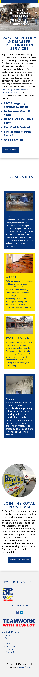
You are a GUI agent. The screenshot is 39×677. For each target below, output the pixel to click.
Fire (9, 215)
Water (11, 277)
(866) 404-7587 (19, 605)
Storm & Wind (17, 338)
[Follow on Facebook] (17, 612)
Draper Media (24, 667)
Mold (10, 398)
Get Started (10, 150)
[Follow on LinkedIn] (21, 612)
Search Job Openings (19, 560)
